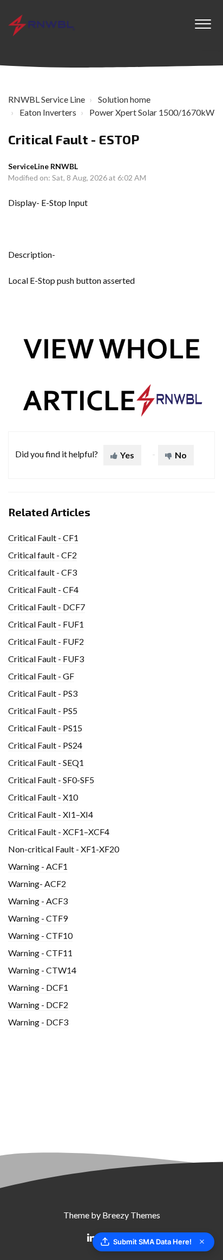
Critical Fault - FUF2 (46, 641)
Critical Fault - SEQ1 (46, 762)
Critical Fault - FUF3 (46, 659)
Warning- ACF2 (37, 883)
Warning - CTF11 (40, 953)
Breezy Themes (131, 1215)
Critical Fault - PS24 (45, 745)
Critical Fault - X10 (43, 797)
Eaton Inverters (47, 112)
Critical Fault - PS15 (45, 728)
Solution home (124, 99)
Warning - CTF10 (40, 935)
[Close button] (202, 1241)
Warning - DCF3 (38, 1022)
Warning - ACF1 (38, 866)
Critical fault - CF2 (42, 555)
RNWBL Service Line (46, 99)
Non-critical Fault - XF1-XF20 (63, 849)
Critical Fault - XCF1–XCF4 (58, 831)
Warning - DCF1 (38, 987)
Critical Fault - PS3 (42, 693)
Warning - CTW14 (42, 970)
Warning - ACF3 (38, 901)
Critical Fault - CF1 (43, 537)
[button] (203, 21)
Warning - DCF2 (38, 1004)
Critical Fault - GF (41, 676)
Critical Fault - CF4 (43, 589)
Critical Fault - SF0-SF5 (51, 780)
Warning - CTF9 (38, 918)
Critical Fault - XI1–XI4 (50, 814)
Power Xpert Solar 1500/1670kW (151, 112)
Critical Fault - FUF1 (46, 624)
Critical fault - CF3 (42, 572)
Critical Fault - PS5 (42, 710)
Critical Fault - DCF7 (46, 607)
